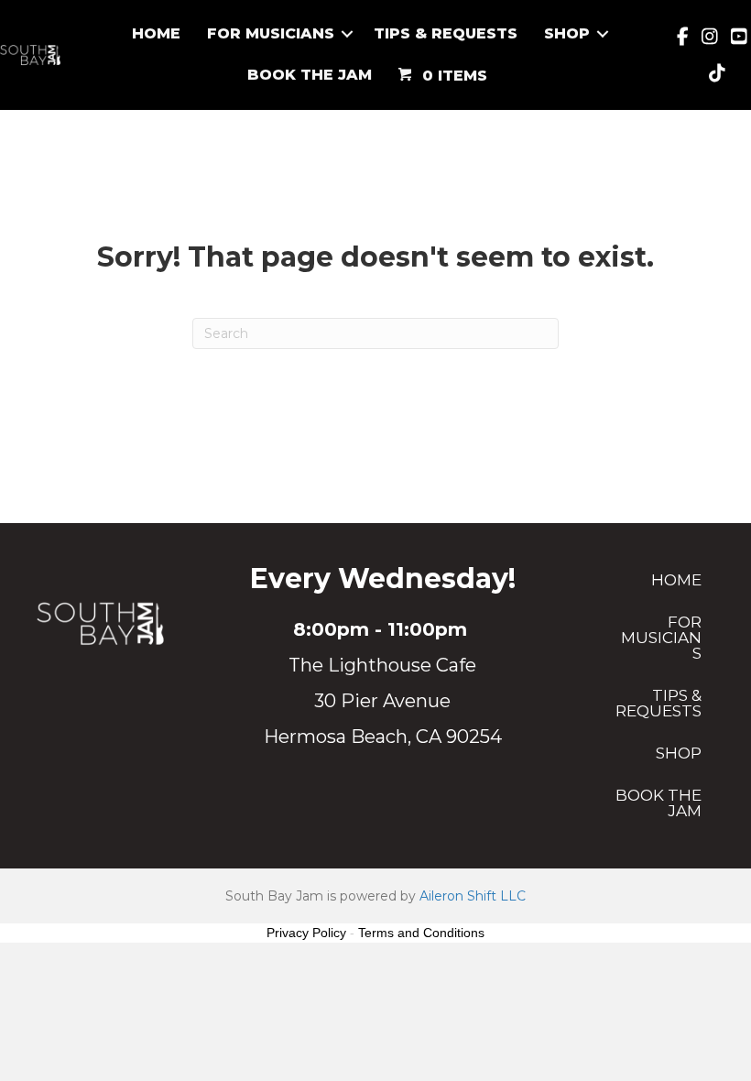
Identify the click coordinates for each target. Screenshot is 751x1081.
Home (156, 33)
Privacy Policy (306, 932)
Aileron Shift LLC (472, 896)
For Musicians (270, 33)
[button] (347, 34)
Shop (567, 33)
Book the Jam (309, 74)
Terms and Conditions (421, 932)
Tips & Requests (445, 33)
